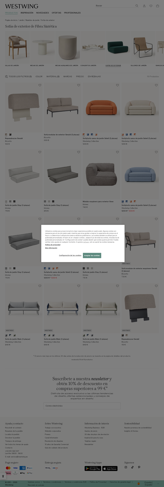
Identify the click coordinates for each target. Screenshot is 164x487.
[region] (83, 243)
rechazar (86, 242)
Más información (51, 248)
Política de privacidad (52, 245)
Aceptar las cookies (92, 255)
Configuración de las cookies (70, 255)
